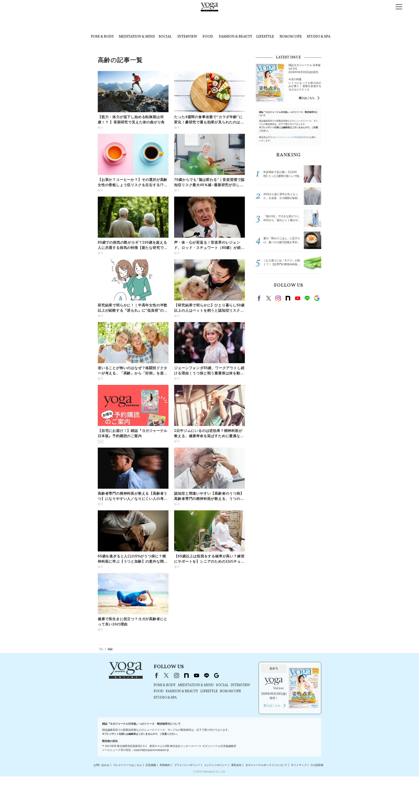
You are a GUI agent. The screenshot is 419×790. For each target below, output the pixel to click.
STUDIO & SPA (318, 36)
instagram (278, 298)
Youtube (297, 298)
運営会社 (236, 764)
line (307, 298)
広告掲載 (151, 764)
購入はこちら (307, 97)
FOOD (208, 36)
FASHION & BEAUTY (235, 36)
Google (316, 298)
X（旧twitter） (268, 298)
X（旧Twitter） (166, 675)
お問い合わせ (101, 764)
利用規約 (165, 764)
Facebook (260, 298)
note (288, 298)
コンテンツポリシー (215, 764)
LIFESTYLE (265, 36)
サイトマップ (299, 764)
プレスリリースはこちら (127, 764)
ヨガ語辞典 (316, 764)
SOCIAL (165, 36)
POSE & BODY (102, 36)
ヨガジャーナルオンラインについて (266, 764)
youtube (196, 675)
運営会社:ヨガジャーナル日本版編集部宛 (288, 137)
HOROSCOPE (291, 36)
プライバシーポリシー (187, 764)
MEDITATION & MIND (137, 36)
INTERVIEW (187, 36)
